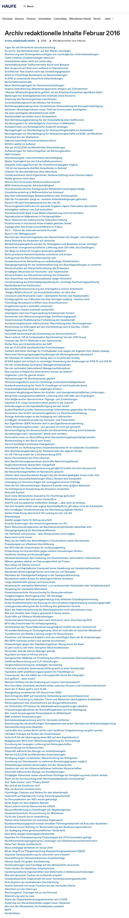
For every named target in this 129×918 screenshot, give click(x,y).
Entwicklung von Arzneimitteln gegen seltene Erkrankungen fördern (44, 551)
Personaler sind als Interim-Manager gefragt (30, 651)
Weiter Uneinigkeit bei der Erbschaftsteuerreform (33, 161)
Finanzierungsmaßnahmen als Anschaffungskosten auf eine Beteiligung (45, 709)
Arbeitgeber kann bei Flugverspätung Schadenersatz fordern (40, 313)
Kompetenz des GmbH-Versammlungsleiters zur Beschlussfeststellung (46, 413)
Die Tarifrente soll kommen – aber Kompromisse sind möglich (40, 533)
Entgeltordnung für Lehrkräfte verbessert (29, 306)
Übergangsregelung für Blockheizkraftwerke (30, 530)
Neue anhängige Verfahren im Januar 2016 (29, 847)
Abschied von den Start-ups (21, 889)
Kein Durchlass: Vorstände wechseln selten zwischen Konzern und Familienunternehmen (55, 685)
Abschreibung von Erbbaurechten (24, 747)
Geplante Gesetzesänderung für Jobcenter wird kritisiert (37, 854)
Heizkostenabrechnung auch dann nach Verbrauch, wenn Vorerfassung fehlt (48, 620)
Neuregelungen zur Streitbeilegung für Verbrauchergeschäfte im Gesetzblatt (49, 130)
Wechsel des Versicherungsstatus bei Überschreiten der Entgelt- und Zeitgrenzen (52, 237)
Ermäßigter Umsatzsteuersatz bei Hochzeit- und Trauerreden (40, 420)
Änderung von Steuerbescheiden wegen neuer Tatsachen (37, 903)
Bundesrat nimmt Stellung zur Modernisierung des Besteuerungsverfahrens (48, 827)
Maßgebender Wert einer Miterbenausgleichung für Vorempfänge (42, 740)
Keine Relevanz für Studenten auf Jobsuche (30, 240)
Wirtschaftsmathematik (18, 82)
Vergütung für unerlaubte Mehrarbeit (26, 589)
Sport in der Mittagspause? (20, 233)
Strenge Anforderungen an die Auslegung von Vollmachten (38, 416)
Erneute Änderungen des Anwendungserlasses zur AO (36, 523)
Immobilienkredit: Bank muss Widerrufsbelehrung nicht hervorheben (44, 213)
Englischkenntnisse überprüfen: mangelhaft (30, 464)
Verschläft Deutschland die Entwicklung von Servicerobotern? (40, 333)
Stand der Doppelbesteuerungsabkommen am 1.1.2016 (36, 899)
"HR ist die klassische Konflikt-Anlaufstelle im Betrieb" (36, 168)
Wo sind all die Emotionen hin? (22, 785)
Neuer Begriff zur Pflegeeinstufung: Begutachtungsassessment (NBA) (45, 851)
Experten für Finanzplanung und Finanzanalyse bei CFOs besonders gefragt (48, 837)
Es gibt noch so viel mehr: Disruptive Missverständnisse (37, 647)
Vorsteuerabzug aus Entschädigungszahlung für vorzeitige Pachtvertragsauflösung (52, 282)
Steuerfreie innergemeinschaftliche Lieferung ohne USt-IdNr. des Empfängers (49, 247)
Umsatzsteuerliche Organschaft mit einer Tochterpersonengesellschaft (45, 878)
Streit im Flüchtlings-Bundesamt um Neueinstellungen (36, 75)
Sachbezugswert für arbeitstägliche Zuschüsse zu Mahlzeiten (40, 123)
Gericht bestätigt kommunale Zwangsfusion (30, 444)
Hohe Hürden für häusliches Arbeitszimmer (30, 868)
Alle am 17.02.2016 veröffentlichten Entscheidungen (34, 347)
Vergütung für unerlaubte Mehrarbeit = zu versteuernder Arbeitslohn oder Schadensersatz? (57, 585)
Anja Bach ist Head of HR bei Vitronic (26, 654)
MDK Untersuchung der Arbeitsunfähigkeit (29, 185)
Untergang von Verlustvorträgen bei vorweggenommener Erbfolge (42, 482)
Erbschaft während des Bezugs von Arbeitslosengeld (35, 751)
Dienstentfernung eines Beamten (24, 727)
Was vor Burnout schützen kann (23, 789)
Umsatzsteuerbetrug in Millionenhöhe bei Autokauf (34, 192)
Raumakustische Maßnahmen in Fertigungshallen (33, 216)
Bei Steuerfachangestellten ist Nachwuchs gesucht (34, 471)
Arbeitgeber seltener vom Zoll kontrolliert (29, 209)
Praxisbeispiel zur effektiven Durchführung (29, 544)
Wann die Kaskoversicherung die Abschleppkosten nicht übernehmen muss (48, 609)
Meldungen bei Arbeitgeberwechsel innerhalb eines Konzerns (40, 95)
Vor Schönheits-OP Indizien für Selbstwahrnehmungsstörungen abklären (46, 706)
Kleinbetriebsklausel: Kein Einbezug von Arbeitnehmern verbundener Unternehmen (53, 558)
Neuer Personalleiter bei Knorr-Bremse (27, 458)
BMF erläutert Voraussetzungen (23, 716)
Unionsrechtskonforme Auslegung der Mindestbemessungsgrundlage (45, 188)
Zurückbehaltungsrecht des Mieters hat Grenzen (33, 102)
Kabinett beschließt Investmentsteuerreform (30, 140)
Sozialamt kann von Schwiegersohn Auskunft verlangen (36, 126)
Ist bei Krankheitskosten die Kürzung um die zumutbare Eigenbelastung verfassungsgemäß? (58, 602)
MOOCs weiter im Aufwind (20, 144)
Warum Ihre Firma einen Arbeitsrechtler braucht (32, 182)
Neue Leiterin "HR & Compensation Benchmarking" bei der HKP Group (45, 337)
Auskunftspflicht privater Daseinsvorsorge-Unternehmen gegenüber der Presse (50, 409)
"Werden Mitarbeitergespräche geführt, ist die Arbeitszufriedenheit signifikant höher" (54, 92)
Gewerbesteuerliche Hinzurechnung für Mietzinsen (34, 813)
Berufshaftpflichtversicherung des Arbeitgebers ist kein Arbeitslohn (44, 289)
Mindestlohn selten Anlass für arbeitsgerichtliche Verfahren (39, 578)
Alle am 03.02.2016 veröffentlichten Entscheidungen (35, 754)
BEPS (8, 909)
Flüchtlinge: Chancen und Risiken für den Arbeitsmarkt (36, 792)
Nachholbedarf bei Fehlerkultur (23, 285)
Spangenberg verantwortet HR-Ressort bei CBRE (33, 692)
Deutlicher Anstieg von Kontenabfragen (27, 554)
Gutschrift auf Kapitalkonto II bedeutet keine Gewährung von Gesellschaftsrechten (52, 568)
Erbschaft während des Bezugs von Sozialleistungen (35, 771)
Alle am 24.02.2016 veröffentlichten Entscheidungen (35, 147)
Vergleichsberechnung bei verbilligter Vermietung (33, 665)
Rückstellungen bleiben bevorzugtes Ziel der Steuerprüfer (38, 765)
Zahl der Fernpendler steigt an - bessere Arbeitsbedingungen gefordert (46, 199)
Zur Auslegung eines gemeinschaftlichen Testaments (35, 830)
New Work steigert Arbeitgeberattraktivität (29, 834)
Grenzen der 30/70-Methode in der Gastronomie (33, 340)
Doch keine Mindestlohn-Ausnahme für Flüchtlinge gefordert (40, 495)
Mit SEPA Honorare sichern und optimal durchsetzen (35, 640)
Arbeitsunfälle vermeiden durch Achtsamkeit (30, 116)
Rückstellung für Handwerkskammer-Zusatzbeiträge (35, 858)
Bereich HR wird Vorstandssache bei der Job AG (32, 202)
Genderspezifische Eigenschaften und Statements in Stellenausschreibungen (49, 871)
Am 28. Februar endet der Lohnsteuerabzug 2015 (33, 454)
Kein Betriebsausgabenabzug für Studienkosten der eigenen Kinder (43, 451)
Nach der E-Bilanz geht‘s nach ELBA (26, 689)
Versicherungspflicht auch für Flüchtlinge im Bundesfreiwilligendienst (45, 382)
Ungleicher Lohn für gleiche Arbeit (24, 375)
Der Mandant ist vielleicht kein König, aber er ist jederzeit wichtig (42, 358)
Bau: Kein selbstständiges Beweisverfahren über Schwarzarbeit (41, 195)
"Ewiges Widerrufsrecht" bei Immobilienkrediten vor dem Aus (40, 292)
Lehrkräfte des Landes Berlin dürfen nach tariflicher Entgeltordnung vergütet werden (54, 730)
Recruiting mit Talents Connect (22, 564)
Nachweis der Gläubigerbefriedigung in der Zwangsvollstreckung (42, 575)
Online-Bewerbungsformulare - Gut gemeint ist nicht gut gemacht (42, 427)
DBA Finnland (12, 154)
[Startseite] (10, 6)
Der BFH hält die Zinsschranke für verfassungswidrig (35, 547)
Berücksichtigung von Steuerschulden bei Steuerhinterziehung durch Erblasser (50, 430)
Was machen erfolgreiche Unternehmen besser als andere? (39, 371)
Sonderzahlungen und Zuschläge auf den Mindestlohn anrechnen (42, 865)
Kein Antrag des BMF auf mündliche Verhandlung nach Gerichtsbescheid (47, 696)
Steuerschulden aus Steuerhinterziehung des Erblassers (37, 268)
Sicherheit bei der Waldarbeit (22, 137)
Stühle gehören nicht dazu (20, 178)
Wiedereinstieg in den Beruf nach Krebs (28, 440)
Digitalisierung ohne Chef (19, 330)
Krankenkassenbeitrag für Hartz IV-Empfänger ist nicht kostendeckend (46, 385)
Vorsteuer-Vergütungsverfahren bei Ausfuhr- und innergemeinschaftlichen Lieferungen (54, 392)
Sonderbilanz (12, 913)
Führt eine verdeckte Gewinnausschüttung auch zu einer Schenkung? (44, 668)
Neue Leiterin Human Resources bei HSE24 (30, 806)
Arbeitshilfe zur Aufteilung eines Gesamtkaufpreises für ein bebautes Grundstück (52, 447)
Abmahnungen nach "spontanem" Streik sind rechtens (36, 433)
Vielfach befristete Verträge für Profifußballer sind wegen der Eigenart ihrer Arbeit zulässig (57, 351)
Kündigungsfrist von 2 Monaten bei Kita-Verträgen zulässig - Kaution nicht (47, 299)
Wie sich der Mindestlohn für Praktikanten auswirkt (34, 906)
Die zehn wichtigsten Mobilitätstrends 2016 (30, 113)
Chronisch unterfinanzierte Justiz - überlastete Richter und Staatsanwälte (47, 295)
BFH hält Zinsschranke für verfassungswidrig (30, 623)
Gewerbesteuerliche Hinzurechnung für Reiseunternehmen (39, 592)
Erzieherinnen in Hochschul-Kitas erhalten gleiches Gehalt (38, 223)
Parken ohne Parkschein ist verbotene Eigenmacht (34, 820)
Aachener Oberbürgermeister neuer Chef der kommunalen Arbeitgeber (46, 109)
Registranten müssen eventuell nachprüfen (29, 309)
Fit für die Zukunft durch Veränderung (27, 816)
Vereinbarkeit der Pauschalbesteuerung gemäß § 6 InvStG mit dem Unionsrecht (50, 468)
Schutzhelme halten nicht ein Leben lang (28, 61)
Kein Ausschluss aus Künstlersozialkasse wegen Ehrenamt (38, 278)
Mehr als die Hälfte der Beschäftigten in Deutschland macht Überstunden (47, 540)
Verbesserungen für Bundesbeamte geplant (30, 378)
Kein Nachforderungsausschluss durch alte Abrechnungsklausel (41, 461)
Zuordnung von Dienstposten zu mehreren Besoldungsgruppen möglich (46, 761)
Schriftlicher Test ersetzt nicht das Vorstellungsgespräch (37, 71)
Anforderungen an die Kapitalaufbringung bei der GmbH (37, 406)
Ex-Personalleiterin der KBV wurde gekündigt (31, 799)
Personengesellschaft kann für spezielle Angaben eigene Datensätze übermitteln (51, 206)
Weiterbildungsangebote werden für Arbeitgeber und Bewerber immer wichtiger (51, 244)
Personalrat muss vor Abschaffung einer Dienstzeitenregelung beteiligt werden (50, 437)
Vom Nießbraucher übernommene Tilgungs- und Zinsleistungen (41, 399)
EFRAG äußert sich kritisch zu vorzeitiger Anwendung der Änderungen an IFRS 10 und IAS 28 (58, 361)
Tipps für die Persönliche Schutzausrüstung (30, 47)
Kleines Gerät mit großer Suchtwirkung (27, 861)
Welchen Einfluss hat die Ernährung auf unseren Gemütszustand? (42, 682)
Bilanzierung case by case (19, 896)
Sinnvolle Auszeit (14, 492)
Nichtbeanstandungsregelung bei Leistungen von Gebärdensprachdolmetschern (51, 840)
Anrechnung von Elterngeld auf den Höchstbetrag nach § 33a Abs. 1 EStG (47, 326)
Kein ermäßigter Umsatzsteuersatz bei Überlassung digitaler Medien (44, 509)
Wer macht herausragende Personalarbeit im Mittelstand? (38, 713)
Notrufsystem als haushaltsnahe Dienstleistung (32, 882)
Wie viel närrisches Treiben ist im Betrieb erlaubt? (33, 875)
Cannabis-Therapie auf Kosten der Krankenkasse (33, 733)
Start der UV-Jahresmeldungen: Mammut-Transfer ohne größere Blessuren (47, 485)
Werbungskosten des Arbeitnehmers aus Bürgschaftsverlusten (41, 702)
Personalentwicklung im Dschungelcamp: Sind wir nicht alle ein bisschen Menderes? (53, 630)
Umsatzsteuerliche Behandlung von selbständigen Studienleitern (42, 261)
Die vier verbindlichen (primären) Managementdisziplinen (38, 364)
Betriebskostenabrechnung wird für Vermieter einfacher (37, 720)
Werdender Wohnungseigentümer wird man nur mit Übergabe (40, 571)
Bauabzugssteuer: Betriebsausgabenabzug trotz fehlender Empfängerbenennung (51, 599)
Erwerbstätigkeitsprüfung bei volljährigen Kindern (33, 389)
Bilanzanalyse (12, 516)
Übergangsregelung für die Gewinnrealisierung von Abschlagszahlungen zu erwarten (53, 264)
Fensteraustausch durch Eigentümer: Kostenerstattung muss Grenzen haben (49, 175)
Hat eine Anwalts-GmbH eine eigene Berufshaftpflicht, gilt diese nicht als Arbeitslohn (54, 506)
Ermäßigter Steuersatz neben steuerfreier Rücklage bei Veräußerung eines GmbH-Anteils (56, 775)
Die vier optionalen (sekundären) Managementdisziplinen (37, 368)
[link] (7, 18)
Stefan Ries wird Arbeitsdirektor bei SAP (28, 344)
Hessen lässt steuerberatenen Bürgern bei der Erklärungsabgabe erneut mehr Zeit (52, 475)
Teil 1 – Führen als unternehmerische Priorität (30, 230)
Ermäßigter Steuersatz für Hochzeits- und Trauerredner (36, 271)
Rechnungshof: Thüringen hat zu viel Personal (31, 892)
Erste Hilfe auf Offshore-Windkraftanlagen (29, 616)
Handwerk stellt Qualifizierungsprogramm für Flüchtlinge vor (39, 671)
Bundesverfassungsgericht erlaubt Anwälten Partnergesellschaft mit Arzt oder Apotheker (56, 823)
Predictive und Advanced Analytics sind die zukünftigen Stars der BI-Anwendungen (53, 637)
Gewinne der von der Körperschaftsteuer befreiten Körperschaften (43, 768)
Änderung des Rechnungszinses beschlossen (31, 99)
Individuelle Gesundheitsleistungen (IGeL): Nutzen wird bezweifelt (43, 478)
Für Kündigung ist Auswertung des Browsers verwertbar (37, 489)
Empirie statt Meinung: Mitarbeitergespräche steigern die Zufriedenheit (46, 88)
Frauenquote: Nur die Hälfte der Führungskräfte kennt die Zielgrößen (44, 675)
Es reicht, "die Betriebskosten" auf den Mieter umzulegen (38, 51)
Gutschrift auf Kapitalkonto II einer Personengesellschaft (37, 796)
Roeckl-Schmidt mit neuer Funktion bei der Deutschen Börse (40, 885)
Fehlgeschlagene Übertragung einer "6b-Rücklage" (34, 596)
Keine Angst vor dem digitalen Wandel (26, 802)
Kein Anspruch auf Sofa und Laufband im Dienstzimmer (36, 68)
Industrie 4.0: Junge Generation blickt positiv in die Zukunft (39, 402)
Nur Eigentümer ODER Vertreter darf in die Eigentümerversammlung (44, 423)
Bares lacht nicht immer (18, 537)
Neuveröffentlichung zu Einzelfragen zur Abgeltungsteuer (38, 809)
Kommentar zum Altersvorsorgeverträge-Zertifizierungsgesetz (40, 316)
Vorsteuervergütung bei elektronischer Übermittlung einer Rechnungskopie (48, 323)
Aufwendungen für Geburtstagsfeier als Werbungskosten (37, 151)
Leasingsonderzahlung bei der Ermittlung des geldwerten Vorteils (42, 606)
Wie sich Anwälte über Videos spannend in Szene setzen (37, 613)
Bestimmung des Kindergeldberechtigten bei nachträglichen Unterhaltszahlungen (52, 54)
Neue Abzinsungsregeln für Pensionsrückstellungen (34, 85)
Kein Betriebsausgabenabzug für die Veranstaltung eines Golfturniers (44, 120)
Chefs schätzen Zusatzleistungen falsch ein (29, 57)
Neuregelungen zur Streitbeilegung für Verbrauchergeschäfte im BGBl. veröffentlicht (53, 133)
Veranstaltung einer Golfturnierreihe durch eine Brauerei (37, 64)
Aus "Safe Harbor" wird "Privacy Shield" (27, 782)
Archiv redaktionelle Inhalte (20, 40)
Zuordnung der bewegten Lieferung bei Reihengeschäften (38, 744)
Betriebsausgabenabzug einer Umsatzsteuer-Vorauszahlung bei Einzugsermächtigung (54, 106)
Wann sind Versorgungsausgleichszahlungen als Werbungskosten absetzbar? (49, 354)
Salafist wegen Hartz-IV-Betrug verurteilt (28, 520)
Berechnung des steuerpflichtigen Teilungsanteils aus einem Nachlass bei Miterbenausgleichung (60, 723)
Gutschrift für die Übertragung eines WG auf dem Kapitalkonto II (42, 737)
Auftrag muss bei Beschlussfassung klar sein (30, 257)
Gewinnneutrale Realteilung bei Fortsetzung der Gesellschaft (40, 320)
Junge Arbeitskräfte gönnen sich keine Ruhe (30, 582)
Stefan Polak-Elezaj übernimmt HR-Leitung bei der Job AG (38, 513)
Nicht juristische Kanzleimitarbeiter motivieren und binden (38, 254)
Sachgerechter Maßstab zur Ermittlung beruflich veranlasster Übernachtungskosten (53, 658)
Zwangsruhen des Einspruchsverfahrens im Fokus (33, 226)
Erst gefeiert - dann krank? (20, 678)
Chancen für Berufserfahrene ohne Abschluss (31, 171)
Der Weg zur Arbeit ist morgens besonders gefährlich (35, 251)
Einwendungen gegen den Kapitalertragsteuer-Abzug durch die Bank (44, 644)
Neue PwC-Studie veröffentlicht (23, 844)
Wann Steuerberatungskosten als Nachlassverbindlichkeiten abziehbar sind (48, 527)
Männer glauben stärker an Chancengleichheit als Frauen (37, 561)
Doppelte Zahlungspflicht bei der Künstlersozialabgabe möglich (41, 164)
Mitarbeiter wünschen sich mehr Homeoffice (30, 499)
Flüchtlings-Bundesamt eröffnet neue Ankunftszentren (36, 302)
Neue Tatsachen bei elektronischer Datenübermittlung (36, 220)
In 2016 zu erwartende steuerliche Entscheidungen (34, 78)
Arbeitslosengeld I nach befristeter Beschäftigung (33, 157)
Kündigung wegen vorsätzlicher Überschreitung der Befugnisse (41, 758)
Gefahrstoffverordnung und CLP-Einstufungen (31, 661)
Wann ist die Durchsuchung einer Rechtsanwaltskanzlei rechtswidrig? (44, 778)
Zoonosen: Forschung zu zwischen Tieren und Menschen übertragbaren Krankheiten (53, 699)
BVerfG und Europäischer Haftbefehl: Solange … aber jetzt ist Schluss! (45, 502)
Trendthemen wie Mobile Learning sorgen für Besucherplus (39, 633)
